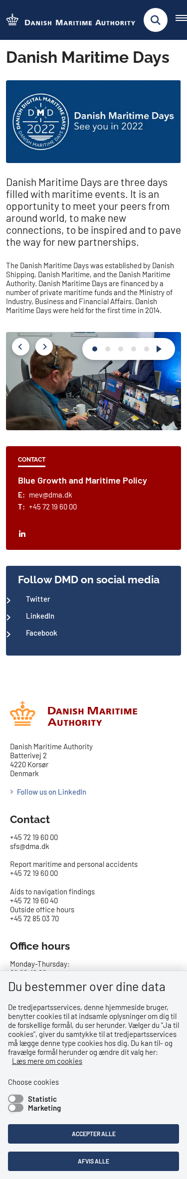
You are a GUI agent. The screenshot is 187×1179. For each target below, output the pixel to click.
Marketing (44, 1107)
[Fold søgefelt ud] (156, 20)
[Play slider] (161, 349)
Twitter (38, 598)
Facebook (41, 632)
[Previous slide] (20, 346)
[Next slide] (94, 348)
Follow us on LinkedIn (51, 791)
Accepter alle (94, 1133)
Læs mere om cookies (47, 1060)
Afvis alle (93, 1161)
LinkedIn (40, 615)
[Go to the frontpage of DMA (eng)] (68, 20)
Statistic (42, 1098)
